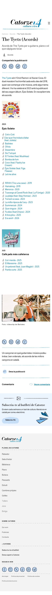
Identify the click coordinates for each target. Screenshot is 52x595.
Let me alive (10, 174)
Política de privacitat (18, 576)
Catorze (5, 34)
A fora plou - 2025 (13, 215)
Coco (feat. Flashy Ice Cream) (15, 164)
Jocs (4, 506)
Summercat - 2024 (13, 205)
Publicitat (5, 532)
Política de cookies (34, 576)
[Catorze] (12, 442)
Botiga (4, 511)
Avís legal (5, 576)
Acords (12, 34)
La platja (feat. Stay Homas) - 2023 (21, 196)
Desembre (10, 150)
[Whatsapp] (11, 66)
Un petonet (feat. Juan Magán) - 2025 (22, 266)
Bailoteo (9, 143)
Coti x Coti (10, 134)
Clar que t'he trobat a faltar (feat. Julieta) (16, 139)
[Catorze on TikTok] (22, 569)
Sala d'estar (7, 459)
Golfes (4, 496)
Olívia (8, 147)
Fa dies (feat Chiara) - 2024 (17, 212)
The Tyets (6, 78)
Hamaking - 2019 (12, 186)
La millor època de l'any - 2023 (19, 202)
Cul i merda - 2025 (13, 260)
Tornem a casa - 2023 (15, 199)
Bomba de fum (12, 159)
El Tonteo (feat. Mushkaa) (17, 156)
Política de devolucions (9, 581)
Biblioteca (6, 465)
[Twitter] (4, 66)
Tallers (5, 501)
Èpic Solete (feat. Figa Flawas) (15, 169)
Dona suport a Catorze (10, 555)
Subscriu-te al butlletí (10, 550)
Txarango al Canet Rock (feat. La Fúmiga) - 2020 (27, 192)
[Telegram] (17, 66)
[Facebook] (24, 66)
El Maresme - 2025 (13, 263)
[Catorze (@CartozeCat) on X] (16, 569)
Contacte (5, 537)
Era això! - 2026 (12, 218)
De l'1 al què (10, 153)
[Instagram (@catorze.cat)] (10, 569)
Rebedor (5, 454)
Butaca (5, 475)
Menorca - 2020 (12, 189)
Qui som (5, 527)
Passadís (6, 480)
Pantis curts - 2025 (13, 270)
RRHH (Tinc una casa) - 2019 (18, 183)
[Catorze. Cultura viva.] (4, 569)
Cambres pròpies (9, 490)
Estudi (4, 485)
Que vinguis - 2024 (13, 208)
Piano (4, 470)
